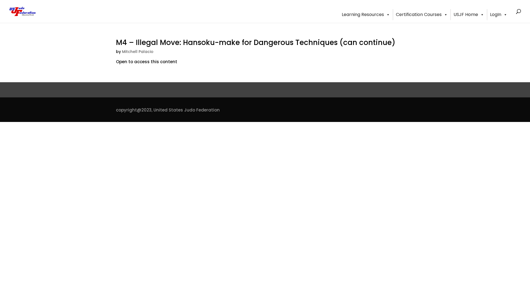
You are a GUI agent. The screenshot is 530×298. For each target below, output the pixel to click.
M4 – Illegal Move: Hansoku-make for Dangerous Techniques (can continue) (255, 42)
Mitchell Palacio (137, 51)
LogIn (495, 14)
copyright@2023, (134, 110)
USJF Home (466, 14)
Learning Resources (363, 14)
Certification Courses (419, 14)
